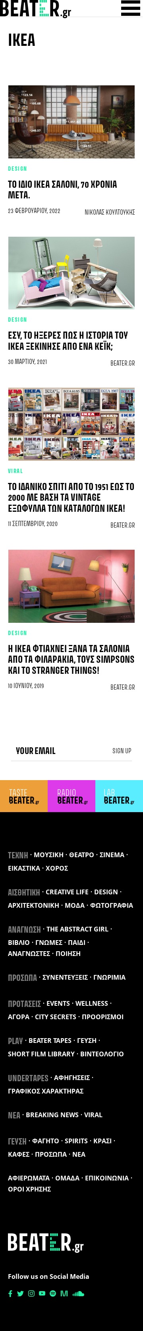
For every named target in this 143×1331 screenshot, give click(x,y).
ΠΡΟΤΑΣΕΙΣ (24, 1004)
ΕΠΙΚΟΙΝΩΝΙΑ (107, 1178)
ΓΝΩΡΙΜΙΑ (109, 977)
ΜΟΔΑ (75, 905)
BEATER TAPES (50, 1040)
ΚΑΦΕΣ (18, 1154)
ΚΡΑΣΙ (102, 1141)
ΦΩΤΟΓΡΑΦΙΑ (111, 905)
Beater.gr (122, 363)
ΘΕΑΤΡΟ (81, 854)
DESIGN (17, 169)
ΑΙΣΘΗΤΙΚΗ (24, 893)
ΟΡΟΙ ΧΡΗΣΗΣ (29, 1189)
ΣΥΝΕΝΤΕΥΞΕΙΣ (65, 977)
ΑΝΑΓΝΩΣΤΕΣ (29, 953)
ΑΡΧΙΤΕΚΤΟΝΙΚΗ (33, 905)
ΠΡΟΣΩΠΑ (22, 978)
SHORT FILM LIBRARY (41, 1054)
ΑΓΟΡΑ (18, 1016)
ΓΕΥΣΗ (87, 1040)
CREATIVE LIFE (67, 892)
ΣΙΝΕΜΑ (112, 854)
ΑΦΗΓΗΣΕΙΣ (72, 1077)
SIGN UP (121, 751)
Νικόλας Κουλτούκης (110, 212)
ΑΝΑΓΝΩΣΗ (24, 930)
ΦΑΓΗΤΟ (45, 1141)
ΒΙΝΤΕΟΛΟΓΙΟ (102, 1054)
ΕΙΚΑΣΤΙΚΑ (24, 868)
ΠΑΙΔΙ (76, 942)
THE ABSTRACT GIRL (77, 929)
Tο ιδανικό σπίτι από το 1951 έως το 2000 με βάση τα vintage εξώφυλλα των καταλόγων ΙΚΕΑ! (71, 498)
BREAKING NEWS (52, 1114)
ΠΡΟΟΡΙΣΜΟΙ (103, 1016)
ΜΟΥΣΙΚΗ (49, 854)
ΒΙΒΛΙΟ (19, 942)
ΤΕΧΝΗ (18, 856)
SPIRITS (76, 1141)
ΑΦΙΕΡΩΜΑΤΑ (29, 1178)
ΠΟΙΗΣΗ (68, 953)
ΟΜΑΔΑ (67, 1178)
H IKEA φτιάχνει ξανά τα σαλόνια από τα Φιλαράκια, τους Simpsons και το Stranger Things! (71, 660)
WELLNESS (91, 1003)
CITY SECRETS (55, 1016)
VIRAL (15, 471)
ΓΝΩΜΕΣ (48, 942)
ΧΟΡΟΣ (57, 868)
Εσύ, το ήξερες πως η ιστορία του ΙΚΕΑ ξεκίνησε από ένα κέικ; (68, 341)
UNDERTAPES (28, 1079)
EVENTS (58, 1003)
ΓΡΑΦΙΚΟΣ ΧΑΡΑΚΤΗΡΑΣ (45, 1091)
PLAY (15, 1041)
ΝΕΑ (14, 1116)
